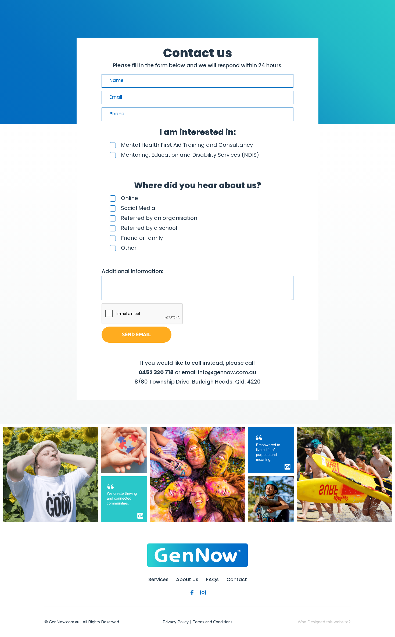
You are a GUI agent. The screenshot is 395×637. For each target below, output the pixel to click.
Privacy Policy (176, 622)
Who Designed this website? (324, 622)
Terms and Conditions (212, 622)
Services (158, 579)
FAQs (212, 579)
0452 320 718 (156, 372)
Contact (237, 579)
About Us (187, 579)
